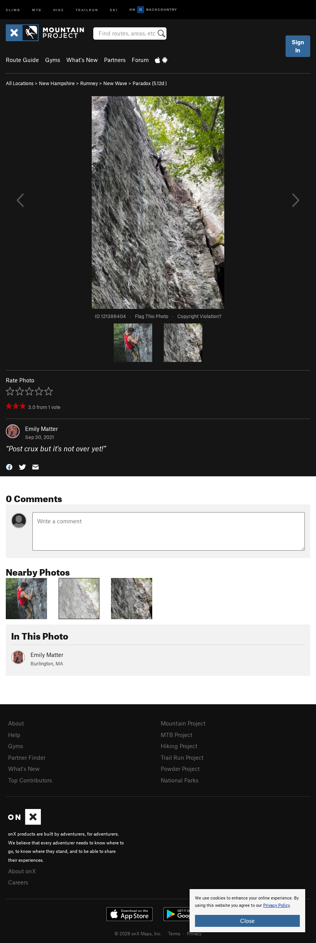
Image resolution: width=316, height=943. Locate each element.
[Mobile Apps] (161, 59)
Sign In (298, 46)
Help (14, 734)
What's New (82, 59)
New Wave (115, 83)
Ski (114, 9)
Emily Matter (41, 428)
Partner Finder (26, 757)
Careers (18, 882)
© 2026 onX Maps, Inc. (137, 933)
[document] (247, 910)
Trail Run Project (182, 757)
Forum (140, 59)
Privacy (194, 933)
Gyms (52, 59)
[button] (9, 466)
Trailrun (87, 9)
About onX (22, 871)
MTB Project (176, 734)
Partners (115, 59)
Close (247, 920)
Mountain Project (183, 723)
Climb (13, 9)
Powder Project (180, 768)
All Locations (20, 83)
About (16, 723)
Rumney (89, 83)
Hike (58, 9)
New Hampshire (57, 83)
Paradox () (150, 83)
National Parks (179, 780)
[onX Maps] (24, 822)
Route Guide (22, 59)
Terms (174, 933)
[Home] (49, 32)
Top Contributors (30, 780)
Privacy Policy (276, 905)
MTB (37, 9)
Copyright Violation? (199, 316)
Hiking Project (179, 745)
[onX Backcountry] (153, 9)
